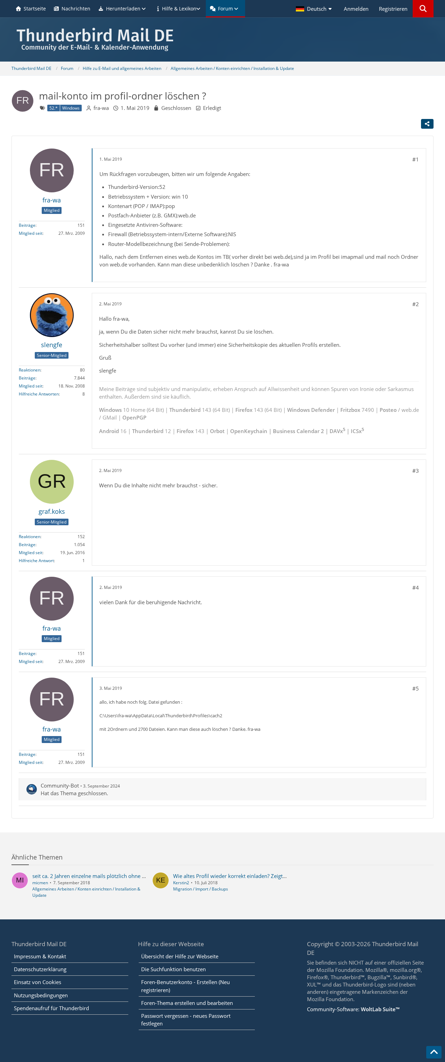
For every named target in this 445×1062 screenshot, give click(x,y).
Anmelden (356, 8)
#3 (415, 470)
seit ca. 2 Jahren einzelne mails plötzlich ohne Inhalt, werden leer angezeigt (121, 875)
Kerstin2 (181, 883)
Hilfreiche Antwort (36, 561)
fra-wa (101, 107)
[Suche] (423, 8)
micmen (40, 883)
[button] (315, 8)
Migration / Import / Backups (200, 889)
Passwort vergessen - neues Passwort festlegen (185, 1019)
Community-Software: (353, 1009)
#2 (415, 304)
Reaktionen (29, 370)
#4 (415, 587)
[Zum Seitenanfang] (434, 1052)
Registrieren (393, 8)
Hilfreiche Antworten (39, 394)
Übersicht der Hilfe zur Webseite (179, 956)
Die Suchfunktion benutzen (173, 969)
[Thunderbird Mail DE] (222, 39)
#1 (415, 159)
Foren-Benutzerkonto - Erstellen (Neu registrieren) (185, 986)
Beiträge (27, 225)
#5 (415, 688)
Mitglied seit (30, 233)
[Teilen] (427, 124)
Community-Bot (60, 785)
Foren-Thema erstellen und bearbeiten (187, 1002)
